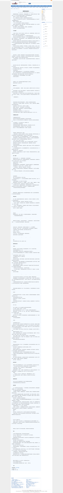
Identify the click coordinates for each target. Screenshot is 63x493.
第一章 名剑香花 (13, 481)
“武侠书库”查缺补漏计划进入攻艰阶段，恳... (17, 487)
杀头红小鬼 (46, 26)
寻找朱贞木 (27, 486)
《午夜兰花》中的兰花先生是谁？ (30, 483)
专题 (24, 2)
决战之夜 (46, 36)
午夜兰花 (16, 467)
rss (51, 0)
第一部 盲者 (16, 469)
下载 (23, 2)
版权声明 (28, 490)
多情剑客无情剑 (25, 7)
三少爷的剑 (40, 7)
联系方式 (25, 490)
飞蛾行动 (46, 31)
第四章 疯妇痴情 (28, 479)
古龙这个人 (27, 480)
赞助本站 (33, 490)
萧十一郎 (28, 7)
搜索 (47, 7)
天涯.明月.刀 (34, 7)
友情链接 (35, 490)
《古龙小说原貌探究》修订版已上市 (16, 0)
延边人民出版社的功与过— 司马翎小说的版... (17, 486)
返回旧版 (40, 490)
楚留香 (43, 7)
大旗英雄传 (18, 7)
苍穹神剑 (13, 7)
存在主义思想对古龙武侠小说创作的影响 (16, 482)
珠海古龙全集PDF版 (28, 481)
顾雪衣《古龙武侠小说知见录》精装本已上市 (32, 482)
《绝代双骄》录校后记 (14, 479)
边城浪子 (31, 7)
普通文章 (20, 2)
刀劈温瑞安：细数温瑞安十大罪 (15, 480)
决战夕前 (46, 38)
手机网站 (38, 490)
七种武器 (45, 7)
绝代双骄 (21, 7)
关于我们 (23, 490)
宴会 (45, 43)
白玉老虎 (37, 7)
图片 (22, 2)
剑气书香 (15, 7)
